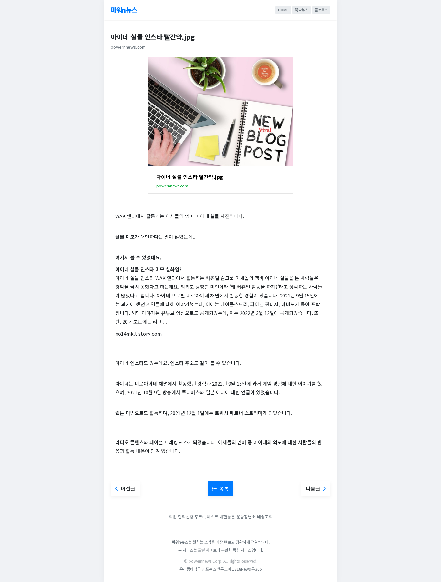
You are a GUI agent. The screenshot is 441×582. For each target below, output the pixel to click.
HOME (283, 9)
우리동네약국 (190, 569)
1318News (241, 569)
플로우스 (321, 9)
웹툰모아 (224, 569)
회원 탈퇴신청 (182, 517)
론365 (256, 569)
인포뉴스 (209, 569)
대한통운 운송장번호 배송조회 (246, 517)
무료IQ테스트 (206, 517)
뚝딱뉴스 (301, 9)
